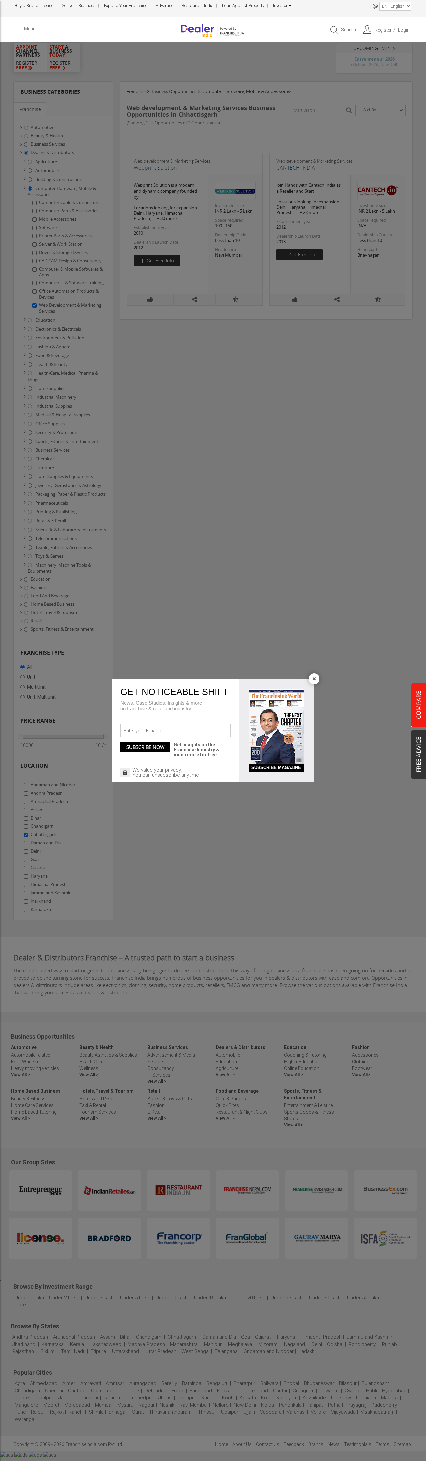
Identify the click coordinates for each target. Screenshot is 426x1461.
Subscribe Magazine (276, 767)
